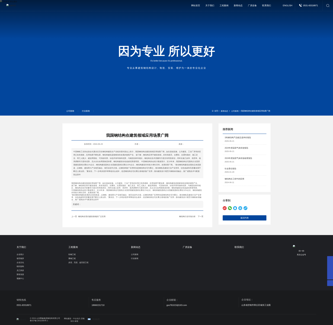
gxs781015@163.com (176, 305)
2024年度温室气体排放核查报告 (238, 158)
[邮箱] (330, 271)
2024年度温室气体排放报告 (236, 148)
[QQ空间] (240, 208)
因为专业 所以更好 (166, 51)
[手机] (330, 265)
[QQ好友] (235, 208)
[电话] (330, 259)
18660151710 (98, 305)
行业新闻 (86, 111)
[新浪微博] (225, 208)
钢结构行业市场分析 (187, 216)
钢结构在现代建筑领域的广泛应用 (91, 216)
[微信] (230, 208)
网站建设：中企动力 (72, 318)
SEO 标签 (74, 321)
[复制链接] (245, 208)
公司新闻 (70, 111)
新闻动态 (224, 111)
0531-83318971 (310, 5)
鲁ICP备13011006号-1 (39, 321)
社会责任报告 (230, 168)
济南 (83, 318)
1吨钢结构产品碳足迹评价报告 (238, 137)
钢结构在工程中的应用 (234, 179)
